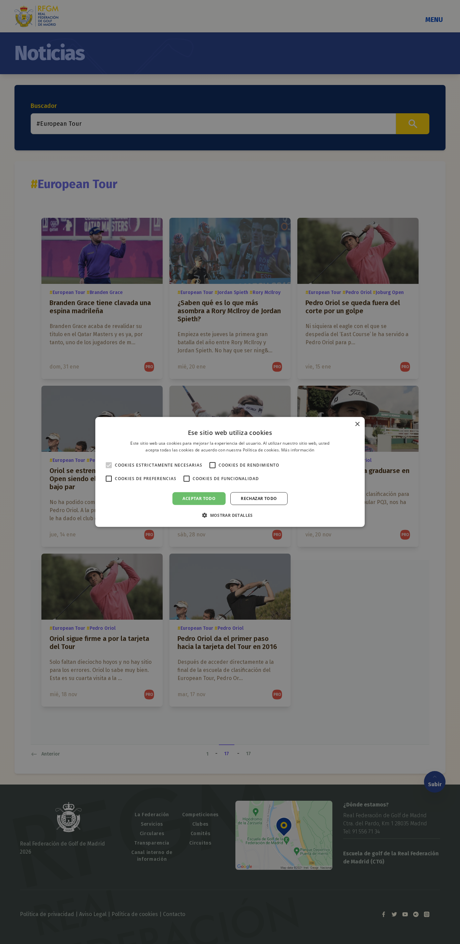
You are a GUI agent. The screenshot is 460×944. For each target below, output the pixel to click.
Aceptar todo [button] (199, 498)
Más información (298, 450)
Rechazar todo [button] (259, 498)
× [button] (357, 424)
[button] (230, 515)
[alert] (230, 472)
